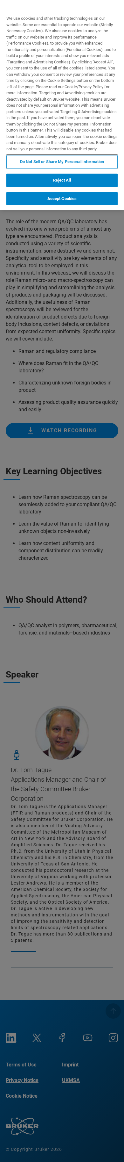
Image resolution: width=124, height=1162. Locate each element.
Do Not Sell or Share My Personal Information (62, 161)
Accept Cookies (62, 198)
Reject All (62, 180)
